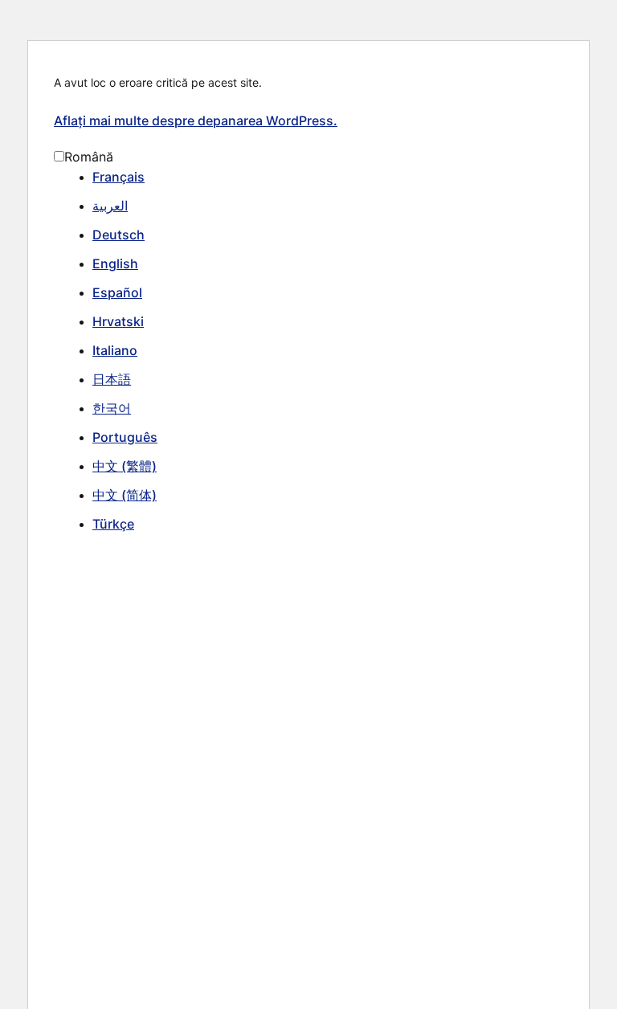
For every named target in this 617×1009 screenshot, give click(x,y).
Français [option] (118, 177)
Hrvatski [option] (118, 321)
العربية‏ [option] (110, 206)
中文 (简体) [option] (124, 495)
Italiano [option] (114, 350)
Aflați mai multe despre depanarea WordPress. (195, 120)
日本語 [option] (111, 379)
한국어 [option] (111, 408)
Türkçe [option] (113, 524)
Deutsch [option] (118, 235)
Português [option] (124, 437)
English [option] (115, 263)
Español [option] (117, 292)
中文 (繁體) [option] (124, 466)
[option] (327, 177)
